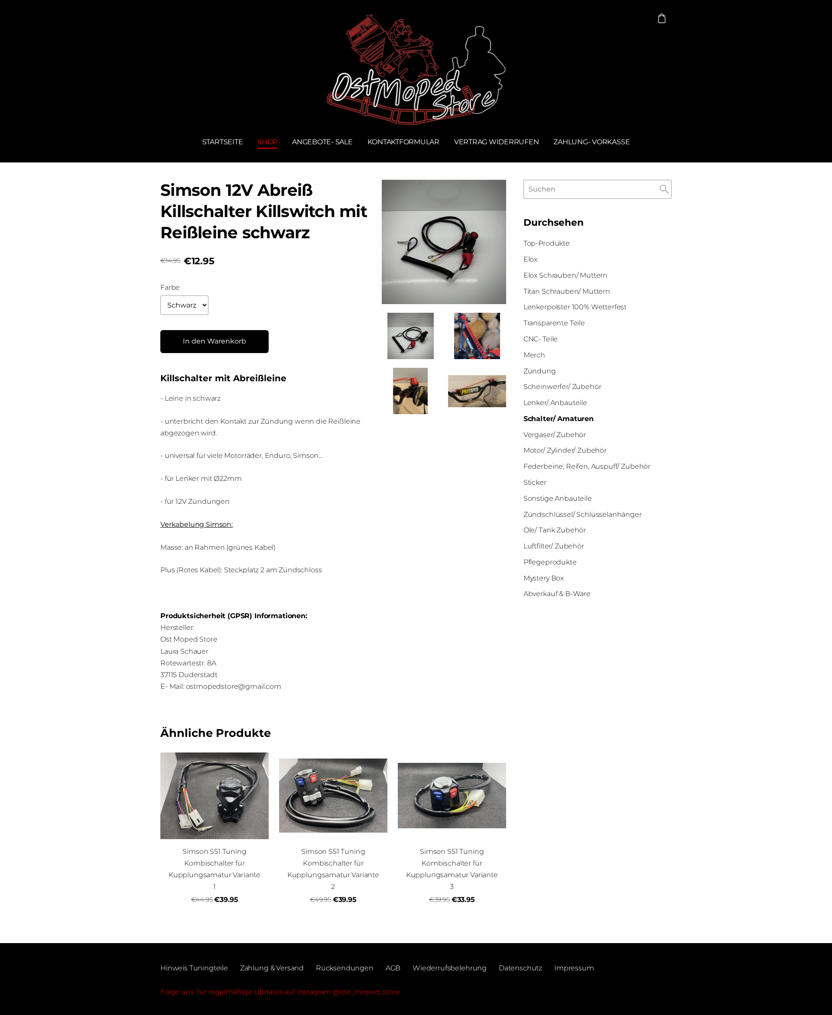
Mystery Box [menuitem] (543, 578)
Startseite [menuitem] (222, 142)
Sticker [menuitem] (534, 482)
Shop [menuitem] (267, 142)
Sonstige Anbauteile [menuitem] (557, 498)
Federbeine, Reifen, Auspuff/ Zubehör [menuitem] (586, 466)
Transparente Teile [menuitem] (554, 323)
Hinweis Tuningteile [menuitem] (194, 968)
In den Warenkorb (214, 341)
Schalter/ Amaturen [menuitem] (558, 419)
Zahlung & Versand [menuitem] (272, 968)
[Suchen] (664, 189)
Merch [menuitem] (534, 355)
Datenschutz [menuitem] (520, 968)
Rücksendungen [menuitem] (345, 968)
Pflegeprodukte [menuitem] (550, 562)
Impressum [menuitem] (574, 968)
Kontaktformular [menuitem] (403, 142)
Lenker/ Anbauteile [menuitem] (555, 403)
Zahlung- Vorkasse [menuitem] (591, 142)
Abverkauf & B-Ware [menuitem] (557, 594)
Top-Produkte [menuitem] (546, 243)
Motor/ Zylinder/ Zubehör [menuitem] (565, 450)
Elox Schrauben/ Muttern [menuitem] (565, 275)
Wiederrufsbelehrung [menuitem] (450, 968)
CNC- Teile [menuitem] (540, 339)
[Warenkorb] (662, 18)
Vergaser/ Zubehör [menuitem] (554, 435)
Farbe (170, 287)
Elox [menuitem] (530, 259)
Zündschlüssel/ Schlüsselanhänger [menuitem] (582, 514)
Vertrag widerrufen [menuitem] (496, 142)
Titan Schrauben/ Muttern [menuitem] (566, 291)
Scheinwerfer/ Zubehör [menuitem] (562, 387)
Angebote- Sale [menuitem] (322, 142)
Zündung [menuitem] (539, 371)
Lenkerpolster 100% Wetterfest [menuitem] (575, 307)
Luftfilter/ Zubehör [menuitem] (553, 546)
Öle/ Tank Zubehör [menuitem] (554, 530)
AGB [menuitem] (393, 968)
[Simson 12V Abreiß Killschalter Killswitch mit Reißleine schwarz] (411, 336)
